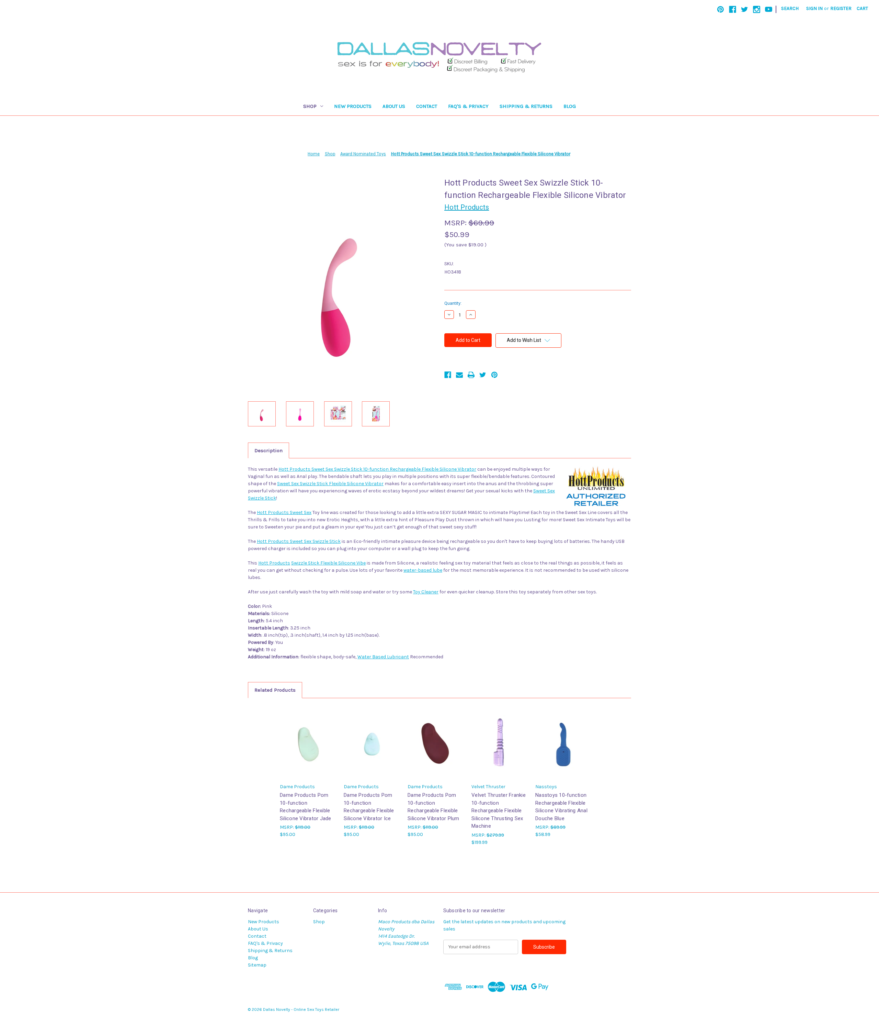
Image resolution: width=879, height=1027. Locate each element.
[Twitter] (744, 9)
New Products (353, 106)
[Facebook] (732, 9)
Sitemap (257, 965)
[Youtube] (768, 9)
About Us (394, 106)
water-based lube (422, 570)
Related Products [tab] (275, 690)
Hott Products (274, 563)
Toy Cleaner (425, 592)
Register (841, 8)
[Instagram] (756, 9)
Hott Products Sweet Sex (284, 512)
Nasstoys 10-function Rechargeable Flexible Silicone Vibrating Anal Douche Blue (561, 807)
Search (790, 8)
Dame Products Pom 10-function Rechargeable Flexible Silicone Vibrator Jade (305, 807)
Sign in (814, 8)
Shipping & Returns (526, 106)
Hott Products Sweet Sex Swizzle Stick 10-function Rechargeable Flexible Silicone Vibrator (377, 469)
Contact (426, 106)
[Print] (471, 375)
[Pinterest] (720, 9)
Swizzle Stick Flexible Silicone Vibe (328, 563)
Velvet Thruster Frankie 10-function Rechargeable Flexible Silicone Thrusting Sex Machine (498, 810)
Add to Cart (308, 748)
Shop (310, 106)
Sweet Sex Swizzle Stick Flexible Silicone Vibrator (330, 484)
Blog (569, 106)
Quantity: (452, 303)
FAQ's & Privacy (468, 106)
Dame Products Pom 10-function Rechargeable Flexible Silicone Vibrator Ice (369, 807)
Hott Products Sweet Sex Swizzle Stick (299, 541)
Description (268, 450)
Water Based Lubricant (383, 657)
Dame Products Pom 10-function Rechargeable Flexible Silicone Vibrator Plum (433, 807)
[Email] (459, 375)
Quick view (307, 736)
